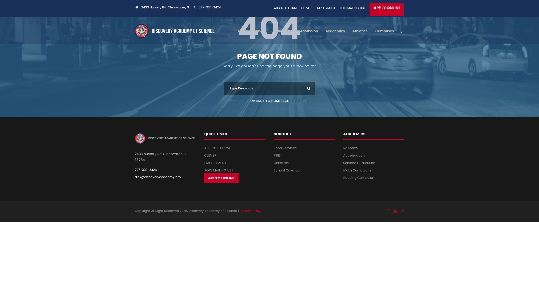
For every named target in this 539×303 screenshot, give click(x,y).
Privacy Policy (250, 211)
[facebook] (388, 211)
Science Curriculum (359, 163)
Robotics (350, 148)
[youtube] (395, 211)
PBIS (277, 155)
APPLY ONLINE (387, 7)
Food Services (285, 148)
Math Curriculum (357, 170)
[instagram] (402, 211)
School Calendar (287, 170)
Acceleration (354, 155)
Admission (309, 31)
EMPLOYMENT (325, 8)
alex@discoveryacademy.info (158, 177)
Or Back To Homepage (269, 101)
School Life (283, 31)
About (261, 31)
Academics (335, 31)
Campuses (384, 31)
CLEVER (306, 8)
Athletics (360, 31)
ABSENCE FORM (285, 8)
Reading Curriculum (359, 177)
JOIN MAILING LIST (353, 8)
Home (243, 31)
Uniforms (281, 163)
